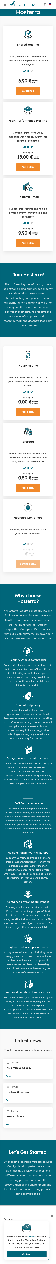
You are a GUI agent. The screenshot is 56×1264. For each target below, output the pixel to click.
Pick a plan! (28, 167)
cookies (32, 1237)
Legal (31, 1260)
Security (46, 1260)
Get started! (28, 91)
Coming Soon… (28, 564)
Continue (26, 1254)
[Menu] (5, 4)
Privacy (38, 1260)
